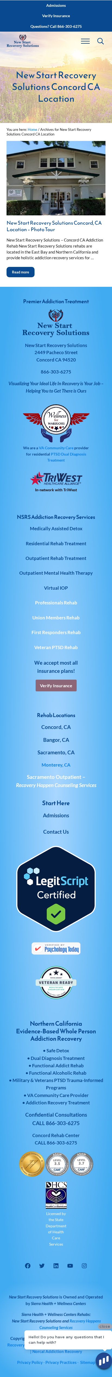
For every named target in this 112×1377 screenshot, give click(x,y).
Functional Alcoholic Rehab (57, 1073)
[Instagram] (84, 1266)
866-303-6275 (62, 1143)
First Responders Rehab (56, 632)
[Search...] (100, 41)
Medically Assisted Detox (56, 528)
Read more (23, 270)
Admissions (56, 815)
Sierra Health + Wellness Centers (58, 1303)
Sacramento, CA (56, 752)
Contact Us (56, 831)
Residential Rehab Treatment (56, 543)
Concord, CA (56, 727)
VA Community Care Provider (58, 1095)
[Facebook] (28, 1266)
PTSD (55, 454)
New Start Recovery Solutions (36, 1320)
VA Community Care (56, 447)
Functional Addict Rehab (58, 1065)
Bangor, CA (56, 740)
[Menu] (85, 41)
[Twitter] (42, 1266)
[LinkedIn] (56, 1266)
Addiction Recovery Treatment (58, 1102)
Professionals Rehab (56, 602)
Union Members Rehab (56, 617)
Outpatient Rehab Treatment (56, 558)
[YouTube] (70, 1266)
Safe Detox (57, 1050)
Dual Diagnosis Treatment (58, 1058)
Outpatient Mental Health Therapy (56, 573)
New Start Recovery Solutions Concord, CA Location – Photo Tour (54, 226)
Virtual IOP (56, 588)
